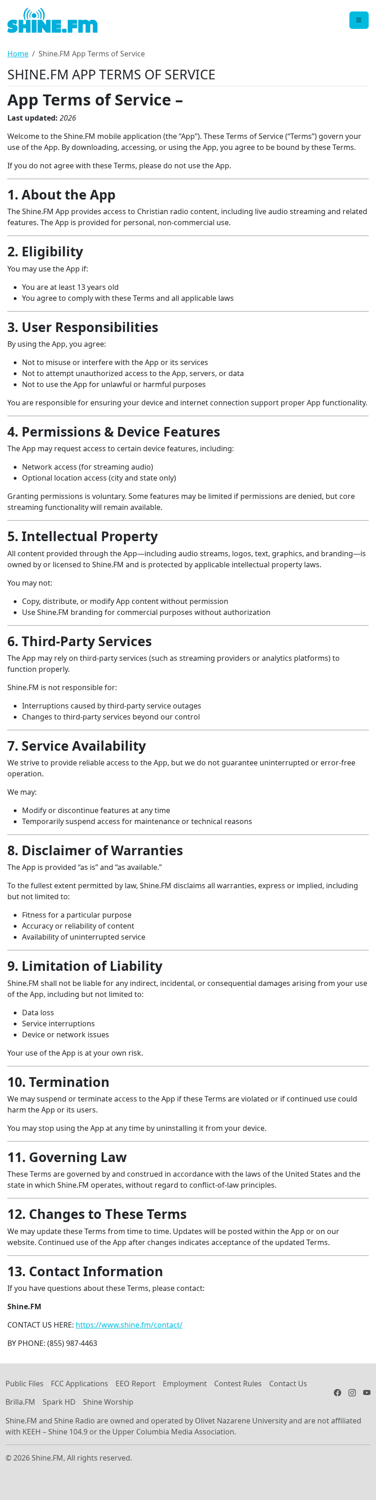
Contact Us (288, 1383)
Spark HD (59, 1402)
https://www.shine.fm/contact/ (129, 1325)
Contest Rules (238, 1383)
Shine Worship (108, 1402)
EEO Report (135, 1383)
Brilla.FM (20, 1402)
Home (17, 54)
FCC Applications (79, 1383)
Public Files (25, 1383)
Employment (185, 1383)
